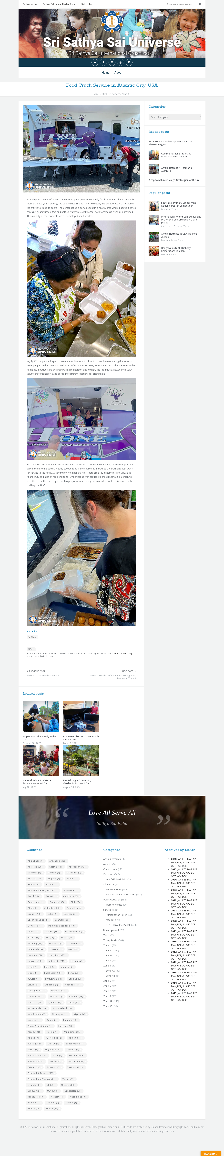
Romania (75, 1037)
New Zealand (62, 1008)
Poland (33, 1037)
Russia (34, 1043)
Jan (180, 858)
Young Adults (110, 940)
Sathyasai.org (30, 4)
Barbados (74, 872)
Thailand (75, 1067)
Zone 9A (107, 1001)
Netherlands (37, 1008)
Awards (107, 864)
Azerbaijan (77, 866)
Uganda (34, 1085)
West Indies (78, 1096)
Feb (184, 858)
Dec (184, 876)
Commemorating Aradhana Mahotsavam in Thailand (176, 155)
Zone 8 (52, 1108)
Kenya (73, 973)
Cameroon (35, 902)
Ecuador (51, 931)
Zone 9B (107, 1006)
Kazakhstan (52, 973)
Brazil (33, 896)
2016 (173, 962)
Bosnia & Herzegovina (42, 890)
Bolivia (33, 884)
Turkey (67, 1079)
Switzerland (76, 1061)
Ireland (76, 961)
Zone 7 (33, 1108)
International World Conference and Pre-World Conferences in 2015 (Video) (181, 219)
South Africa (37, 1055)
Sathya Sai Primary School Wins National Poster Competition (178, 204)
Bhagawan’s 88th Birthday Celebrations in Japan (176, 249)
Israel (32, 967)
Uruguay (34, 1090)
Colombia (52, 908)
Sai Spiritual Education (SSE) (120, 894)
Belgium (54, 878)
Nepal (73, 1002)
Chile (75, 902)
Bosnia (51, 884)
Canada (57, 902)
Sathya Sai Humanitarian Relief (59, 4)
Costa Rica (74, 908)
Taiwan (34, 1067)
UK (50, 1085)
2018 (173, 941)
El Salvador (73, 931)
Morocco (34, 1002)
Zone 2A (107, 950)
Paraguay (65, 1026)
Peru (52, 1032)
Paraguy (34, 1032)
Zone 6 (71, 1102)
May (173, 862)
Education (165, 209)
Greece (74, 943)
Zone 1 (125, 94)
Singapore (52, 1049)
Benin (71, 878)
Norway (33, 1020)
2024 (173, 879)
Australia (35, 866)
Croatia (34, 914)
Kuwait (33, 978)
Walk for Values (114, 904)
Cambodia (70, 896)
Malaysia (58, 990)
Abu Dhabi (35, 861)
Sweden (55, 1061)
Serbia (33, 1049)
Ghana (55, 943)
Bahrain (54, 872)
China (32, 908)
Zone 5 (174, 254)
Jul (183, 862)
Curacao (70, 914)
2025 (173, 869)
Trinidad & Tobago (40, 1073)
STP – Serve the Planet (118, 925)
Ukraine (67, 1085)
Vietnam (57, 1096)
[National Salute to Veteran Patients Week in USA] (48, 760)
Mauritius (35, 996)
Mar (189, 858)
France (66, 937)
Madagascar (36, 990)
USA (30, 649)
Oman (51, 1020)
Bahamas (34, 872)
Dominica (34, 925)
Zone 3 (107, 960)
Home (105, 72)
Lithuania (51, 984)
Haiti (72, 949)
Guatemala (35, 949)
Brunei (51, 896)
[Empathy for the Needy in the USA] (48, 717)
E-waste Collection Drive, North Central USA (81, 738)
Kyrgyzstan (53, 978)
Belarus (34, 878)
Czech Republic (38, 919)
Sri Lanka (76, 1055)
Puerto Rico (54, 1037)
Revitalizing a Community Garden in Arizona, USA (77, 782)
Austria (55, 866)
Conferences (167, 226)
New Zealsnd (36, 1014)
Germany (35, 943)
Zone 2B (52, 1102)
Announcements (112, 858)
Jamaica (66, 967)
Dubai (33, 931)
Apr (195, 858)
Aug (188, 862)
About (118, 72)
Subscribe (86, 4)
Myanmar (54, 1002)
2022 (173, 900)
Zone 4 (107, 965)
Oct (173, 876)
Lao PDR (75, 978)
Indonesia (56, 961)
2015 (173, 972)
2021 (173, 910)
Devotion (178, 226)
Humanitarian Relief (116, 914)
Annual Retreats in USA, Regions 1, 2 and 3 (180, 235)
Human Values (113, 889)
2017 (173, 951)
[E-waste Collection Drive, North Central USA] (89, 717)
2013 (173, 993)
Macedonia (72, 984)
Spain (57, 1055)
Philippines (72, 1032)
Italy (49, 967)
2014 (173, 982)
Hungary (34, 961)
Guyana (55, 949)
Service (116, 94)
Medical (110, 919)
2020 (173, 920)
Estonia (33, 937)
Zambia (33, 1102)
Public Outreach (111, 899)
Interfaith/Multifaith (116, 879)
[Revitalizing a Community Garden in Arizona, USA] (89, 760)
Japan (32, 973)
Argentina (57, 861)
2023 (173, 889)
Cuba (52, 914)
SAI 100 (53, 1043)
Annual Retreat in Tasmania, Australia (177, 169)
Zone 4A (110, 970)
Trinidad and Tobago (41, 1079)
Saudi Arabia (74, 1043)
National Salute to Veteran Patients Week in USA (37, 782)
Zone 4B (110, 975)
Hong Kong (57, 955)
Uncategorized (111, 930)
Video (186, 226)
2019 (173, 931)
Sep (193, 872)
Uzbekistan (72, 1090)
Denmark (61, 919)
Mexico (56, 996)
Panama (70, 1020)
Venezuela (35, 1096)
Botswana (70, 890)
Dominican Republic (61, 925)
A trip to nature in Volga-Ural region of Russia (174, 180)
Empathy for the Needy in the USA (39, 738)
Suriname (35, 1061)
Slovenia (73, 1049)
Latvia (33, 984)
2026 (173, 858)
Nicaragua (59, 1014)
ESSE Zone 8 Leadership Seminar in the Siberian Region (171, 143)
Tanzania (53, 1067)
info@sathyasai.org (123, 653)
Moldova (76, 996)
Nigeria (79, 1014)
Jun (179, 862)
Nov (178, 876)
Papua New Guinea (39, 1026)
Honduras (35, 955)
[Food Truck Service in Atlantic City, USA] (81, 148)
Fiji (50, 937)
